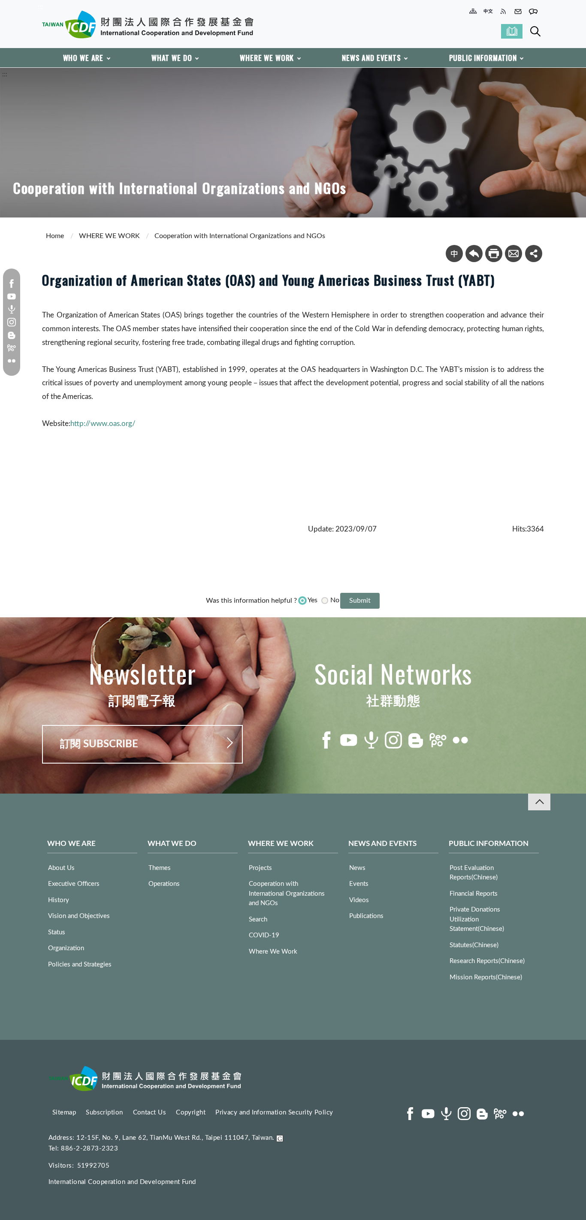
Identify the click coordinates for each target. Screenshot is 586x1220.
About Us (61, 868)
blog (11, 335)
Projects (260, 868)
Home (55, 236)
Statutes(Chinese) (474, 945)
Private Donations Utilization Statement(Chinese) (477, 919)
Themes (159, 868)
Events (359, 884)
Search (535, 31)
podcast (11, 309)
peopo (11, 348)
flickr (11, 360)
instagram (11, 322)
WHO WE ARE (83, 57)
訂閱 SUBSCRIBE (99, 744)
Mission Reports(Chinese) (486, 977)
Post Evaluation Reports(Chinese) (474, 873)
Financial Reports (474, 894)
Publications (366, 916)
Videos (359, 900)
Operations (164, 884)
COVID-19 (264, 935)
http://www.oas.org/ (103, 423)
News (357, 868)
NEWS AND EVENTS (371, 57)
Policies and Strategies (80, 964)
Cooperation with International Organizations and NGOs (239, 236)
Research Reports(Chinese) (487, 961)
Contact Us (149, 1112)
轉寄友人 (513, 253)
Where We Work (273, 951)
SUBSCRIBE (512, 31)
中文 (454, 253)
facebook (11, 283)
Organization (66, 948)
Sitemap (64, 1112)
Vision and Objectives (79, 916)
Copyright (190, 1112)
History (58, 900)
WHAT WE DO (171, 57)
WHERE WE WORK (267, 57)
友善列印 (493, 253)
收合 (539, 802)
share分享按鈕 (533, 253)
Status (56, 932)
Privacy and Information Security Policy (274, 1112)
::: (40, 6)
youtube (11, 296)
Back (474, 253)
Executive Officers (74, 884)
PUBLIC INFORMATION (483, 57)
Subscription (104, 1112)
